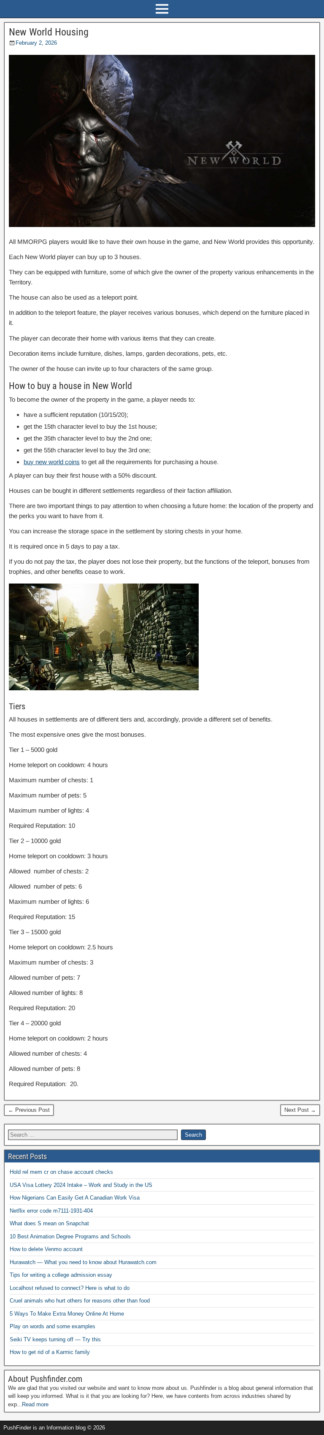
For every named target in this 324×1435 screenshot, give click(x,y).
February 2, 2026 (36, 43)
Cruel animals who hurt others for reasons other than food (80, 1300)
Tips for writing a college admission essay (61, 1275)
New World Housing (49, 32)
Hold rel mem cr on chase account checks (61, 1172)
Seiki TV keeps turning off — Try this (55, 1339)
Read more (35, 1404)
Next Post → (300, 1110)
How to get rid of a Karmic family (50, 1352)
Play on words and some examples (52, 1326)
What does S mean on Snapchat (49, 1223)
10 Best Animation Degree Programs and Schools (70, 1236)
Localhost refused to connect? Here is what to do (70, 1288)
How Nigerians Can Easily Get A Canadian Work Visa (75, 1197)
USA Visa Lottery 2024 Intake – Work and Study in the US (81, 1185)
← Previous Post (29, 1110)
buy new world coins (52, 461)
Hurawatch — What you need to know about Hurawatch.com (83, 1262)
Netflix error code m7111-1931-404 (51, 1211)
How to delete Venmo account (46, 1249)
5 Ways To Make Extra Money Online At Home (67, 1314)
